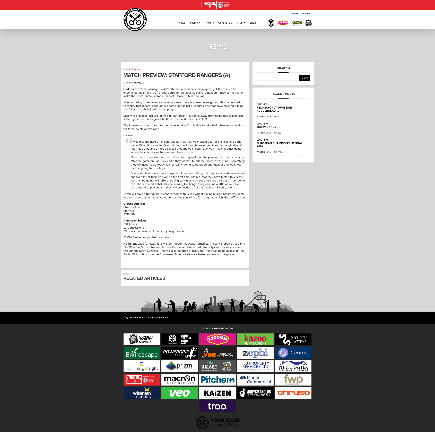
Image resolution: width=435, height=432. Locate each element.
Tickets (209, 22)
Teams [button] (194, 22)
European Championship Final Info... (279, 144)
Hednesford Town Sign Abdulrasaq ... (274, 109)
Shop (253, 22)
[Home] (135, 19)
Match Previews (132, 69)
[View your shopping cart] (261, 23)
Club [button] (240, 22)
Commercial (225, 22)
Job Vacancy (267, 127)
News (182, 22)
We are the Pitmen (301, 13)
